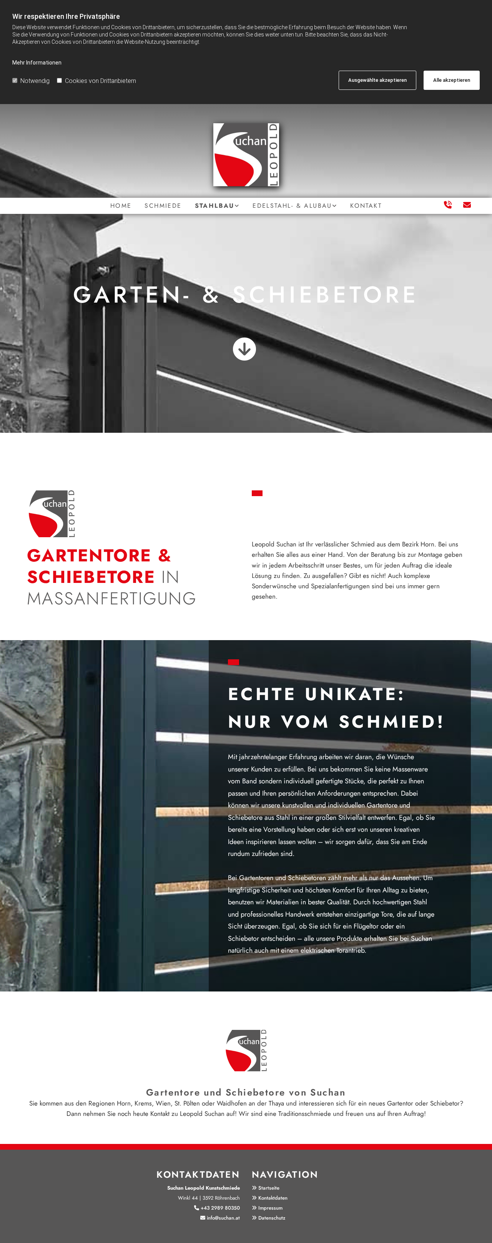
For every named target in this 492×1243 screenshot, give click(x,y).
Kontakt (366, 205)
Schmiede (163, 205)
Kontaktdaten (273, 1198)
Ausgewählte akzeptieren (377, 80)
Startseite (268, 1188)
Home (121, 205)
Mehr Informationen (37, 63)
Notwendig (35, 80)
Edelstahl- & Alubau (292, 205)
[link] (217, 206)
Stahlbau (214, 205)
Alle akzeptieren (451, 80)
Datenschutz (271, 1217)
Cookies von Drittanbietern (100, 80)
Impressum (270, 1208)
